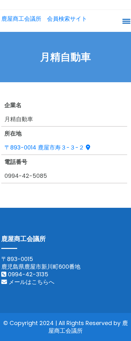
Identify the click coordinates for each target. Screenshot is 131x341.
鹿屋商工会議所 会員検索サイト (44, 19)
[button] (125, 21)
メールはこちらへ (30, 282)
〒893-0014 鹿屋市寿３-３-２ (45, 147)
